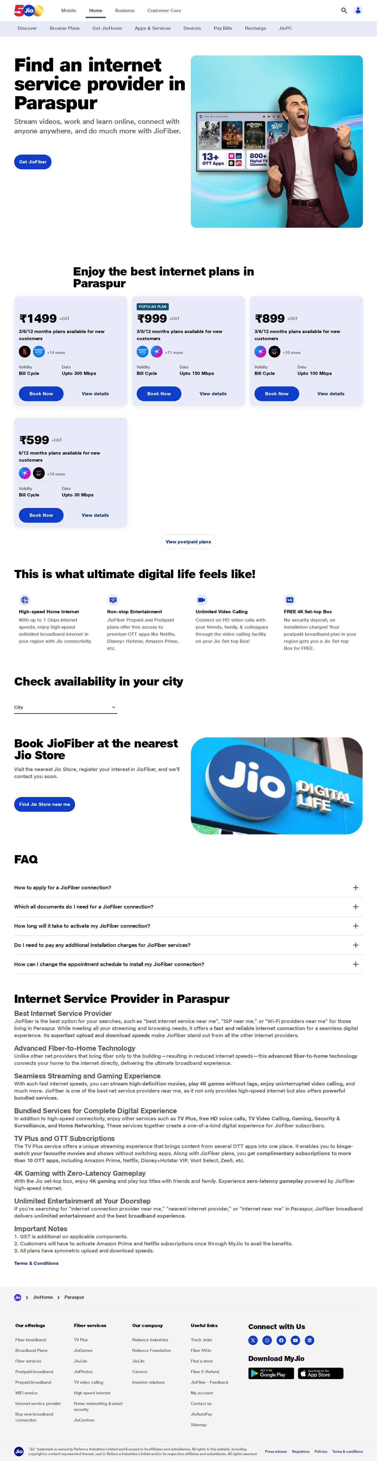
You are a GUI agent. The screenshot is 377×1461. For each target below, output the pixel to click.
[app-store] (321, 1374)
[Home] (17, 1297)
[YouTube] (295, 1340)
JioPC (285, 28)
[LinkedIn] (309, 1340)
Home (95, 10)
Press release (276, 1451)
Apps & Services (153, 28)
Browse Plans (65, 28)
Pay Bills (223, 28)
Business (124, 10)
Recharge (255, 28)
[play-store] (271, 1374)
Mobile (68, 10)
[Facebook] (281, 1340)
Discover (27, 28)
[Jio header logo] (29, 11)
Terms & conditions (347, 1451)
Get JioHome (107, 28)
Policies (321, 1451)
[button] (344, 11)
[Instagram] (267, 1340)
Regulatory (300, 1451)
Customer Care (164, 10)
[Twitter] (253, 1340)
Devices (192, 28)
